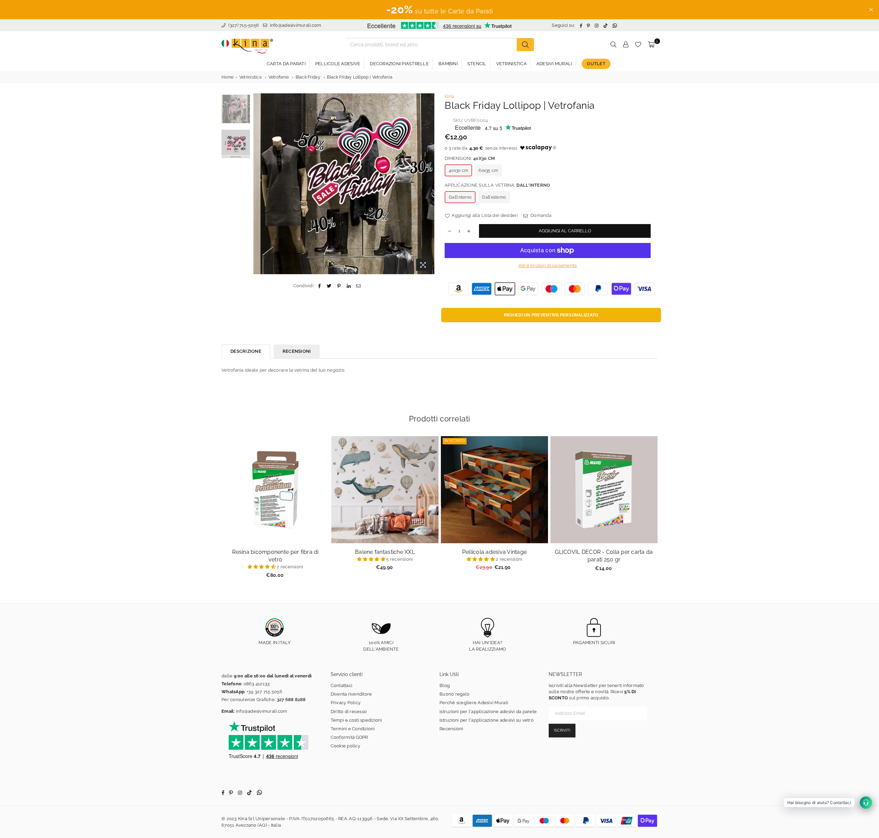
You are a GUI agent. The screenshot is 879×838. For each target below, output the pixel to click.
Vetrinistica (250, 77)
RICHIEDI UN (551, 315)
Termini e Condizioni (353, 728)
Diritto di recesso (349, 711)
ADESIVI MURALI (554, 63)
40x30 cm (458, 170)
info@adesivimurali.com (295, 25)
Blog (445, 685)
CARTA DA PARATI (286, 63)
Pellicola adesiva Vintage (494, 552)
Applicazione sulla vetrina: (497, 185)
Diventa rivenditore (351, 694)
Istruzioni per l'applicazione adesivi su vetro (487, 720)
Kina (449, 96)
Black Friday (308, 77)
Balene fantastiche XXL (385, 552)
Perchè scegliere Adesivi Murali (474, 702)
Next (428, 184)
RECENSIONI (297, 351)
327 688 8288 (291, 699)
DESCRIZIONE (245, 351)
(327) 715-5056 (243, 25)
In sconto (454, 441)
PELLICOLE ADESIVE (337, 63)
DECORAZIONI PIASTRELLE (399, 63)
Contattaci (342, 685)
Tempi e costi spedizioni (356, 720)
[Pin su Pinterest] (339, 286)
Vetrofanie (279, 77)
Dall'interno (460, 197)
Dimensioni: (470, 158)
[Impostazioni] (625, 44)
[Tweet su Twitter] (329, 286)
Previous (259, 184)
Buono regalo (454, 694)
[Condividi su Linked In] (348, 286)
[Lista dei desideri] (638, 44)
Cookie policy (345, 745)
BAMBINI (448, 63)
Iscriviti (562, 730)
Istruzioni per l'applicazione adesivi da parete (488, 711)
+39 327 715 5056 (264, 691)
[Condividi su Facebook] (319, 286)
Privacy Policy (346, 702)
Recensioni (452, 728)
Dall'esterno (494, 197)
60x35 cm (488, 170)
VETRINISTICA (511, 63)
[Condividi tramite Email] (358, 286)
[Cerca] (525, 44)
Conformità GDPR (349, 737)
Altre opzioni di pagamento (547, 265)
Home (227, 77)
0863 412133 (256, 683)
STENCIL (477, 63)
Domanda (540, 215)
